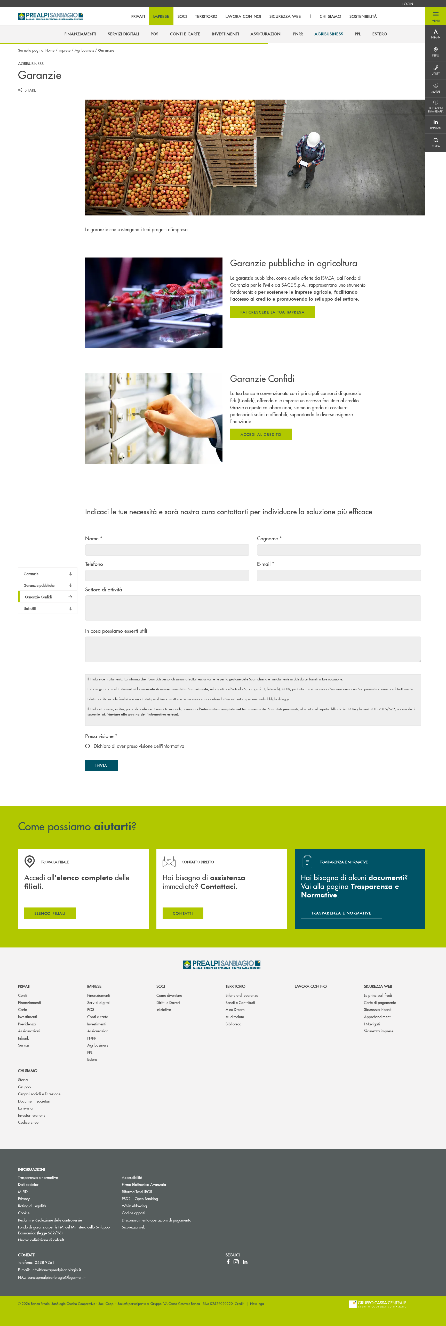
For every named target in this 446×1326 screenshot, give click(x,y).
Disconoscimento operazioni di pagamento (156, 1220)
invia (106, 766)
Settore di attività (103, 589)
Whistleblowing (154, 1205)
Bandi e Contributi (240, 1002)
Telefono (94, 563)
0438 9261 (44, 1262)
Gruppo (24, 1086)
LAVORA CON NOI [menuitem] (243, 16)
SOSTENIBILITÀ (363, 16)
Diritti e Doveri (168, 1002)
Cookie (23, 1212)
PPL (89, 1052)
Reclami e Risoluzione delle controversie (50, 1220)
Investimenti (27, 1016)
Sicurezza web (378, 986)
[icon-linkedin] (245, 1261)
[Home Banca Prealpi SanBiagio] (50, 16)
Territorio (235, 986)
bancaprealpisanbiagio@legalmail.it (56, 1277)
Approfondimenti (378, 1016)
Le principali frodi (378, 995)
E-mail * (265, 563)
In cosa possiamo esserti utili (116, 630)
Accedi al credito (261, 434)
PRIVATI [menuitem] (138, 16)
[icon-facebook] (228, 1261)
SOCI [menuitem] (182, 16)
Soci (160, 986)
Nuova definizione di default (41, 1239)
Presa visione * (101, 735)
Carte (22, 1009)
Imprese (64, 50)
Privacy (24, 1198)
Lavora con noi (311, 986)
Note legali (257, 1303)
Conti (22, 995)
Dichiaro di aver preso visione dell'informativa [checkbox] (138, 746)
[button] (435, 16)
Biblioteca (233, 1023)
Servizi (23, 1045)
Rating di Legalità (32, 1205)
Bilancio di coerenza (242, 995)
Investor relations (31, 1115)
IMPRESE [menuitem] (161, 16)
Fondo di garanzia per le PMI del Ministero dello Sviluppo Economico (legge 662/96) (64, 1229)
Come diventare (169, 995)
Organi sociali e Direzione (39, 1093)
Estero (92, 1059)
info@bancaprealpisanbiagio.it (56, 1269)
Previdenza (27, 1023)
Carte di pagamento (380, 1002)
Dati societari (28, 1184)
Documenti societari (34, 1101)
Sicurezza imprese (378, 1030)
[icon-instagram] (236, 1261)
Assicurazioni (29, 1030)
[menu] (254, 16)
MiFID (23, 1191)
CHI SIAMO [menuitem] (330, 16)
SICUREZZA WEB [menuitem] (285, 16)
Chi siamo (27, 1070)
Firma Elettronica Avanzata (144, 1184)
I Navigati (372, 1023)
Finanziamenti (29, 1002)
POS (90, 1009)
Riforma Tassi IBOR (137, 1191)
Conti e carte (97, 1016)
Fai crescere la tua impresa (273, 312)
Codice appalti (133, 1212)
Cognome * (269, 538)
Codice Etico (28, 1122)
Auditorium (235, 1016)
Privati (24, 986)
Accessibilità (132, 1177)
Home (49, 50)
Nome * (93, 538)
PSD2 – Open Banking (159, 1198)
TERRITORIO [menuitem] (206, 16)
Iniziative (163, 1009)
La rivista (25, 1108)
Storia (23, 1079)
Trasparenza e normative (38, 1177)
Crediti (239, 1303)
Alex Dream (235, 1009)
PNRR (91, 1038)
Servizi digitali (98, 1002)
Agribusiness (84, 50)
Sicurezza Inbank (378, 1009)
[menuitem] (407, 3)
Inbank (23, 1038)
